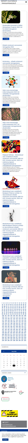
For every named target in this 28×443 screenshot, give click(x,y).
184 (11, 329)
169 (20, 326)
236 (6, 339)
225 (25, 335)
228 (8, 337)
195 (17, 331)
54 (6, 309)
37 (21, 306)
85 (21, 312)
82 (15, 312)
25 (21, 304)
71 (17, 310)
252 (25, 340)
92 (10, 314)
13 (21, 303)
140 (14, 321)
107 (22, 315)
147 (8, 323)
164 (6, 326)
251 (22, 340)
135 (25, 320)
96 (19, 314)
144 (25, 321)
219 (8, 335)
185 (14, 329)
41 (4, 307)
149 (14, 323)
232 (20, 337)
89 (4, 314)
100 (3, 315)
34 (15, 306)
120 (8, 318)
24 (19, 304)
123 (17, 318)
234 (25, 337)
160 (20, 325)
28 (2, 306)
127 (3, 320)
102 (8, 315)
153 (25, 323)
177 (17, 328)
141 (17, 321)
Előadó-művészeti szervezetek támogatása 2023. (12, 46)
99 (25, 314)
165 (8, 326)
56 (10, 309)
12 (19, 303)
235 (3, 339)
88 (2, 314)
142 (20, 321)
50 (23, 307)
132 (17, 320)
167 (14, 326)
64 (2, 310)
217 (3, 335)
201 (8, 332)
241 (20, 339)
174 (8, 328)
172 (3, 328)
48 (19, 307)
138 (8, 321)
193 (11, 331)
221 (14, 335)
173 (6, 328)
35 (17, 306)
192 (8, 331)
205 (20, 332)
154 (3, 325)
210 (8, 334)
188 (22, 329)
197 (22, 331)
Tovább (6, 39)
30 (6, 306)
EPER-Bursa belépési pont (9, 426)
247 (11, 340)
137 (6, 321)
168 (17, 326)
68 (10, 310)
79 (8, 312)
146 (6, 323)
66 (6, 310)
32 (10, 306)
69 (13, 310)
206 (22, 332)
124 (20, 318)
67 (8, 310)
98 (23, 314)
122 (14, 318)
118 (3, 318)
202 (11, 332)
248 (14, 340)
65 (4, 310)
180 (25, 328)
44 (10, 307)
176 (14, 328)
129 (8, 320)
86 (23, 312)
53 (4, 309)
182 (6, 329)
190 (3, 331)
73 (21, 310)
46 (15, 307)
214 (20, 334)
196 (20, 331)
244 (3, 340)
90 (6, 314)
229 (11, 337)
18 (6, 304)
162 (25, 325)
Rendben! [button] (5, 439)
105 (17, 315)
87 (25, 312)
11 (17, 303)
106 (20, 315)
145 (3, 323)
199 (3, 332)
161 (22, 325)
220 (11, 335)
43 (8, 307)
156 (8, 325)
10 (15, 303)
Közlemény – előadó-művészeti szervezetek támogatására (12, 62)
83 (17, 312)
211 (11, 334)
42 (6, 307)
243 (25, 339)
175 (11, 328)
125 (22, 318)
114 (17, 317)
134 (22, 320)
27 (25, 304)
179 (22, 328)
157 (11, 325)
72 (19, 310)
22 (15, 304)
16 (2, 304)
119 (6, 318)
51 (25, 307)
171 (25, 326)
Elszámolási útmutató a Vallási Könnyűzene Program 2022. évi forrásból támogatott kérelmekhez (12, 28)
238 (11, 339)
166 (11, 326)
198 (25, 331)
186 (17, 329)
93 (13, 314)
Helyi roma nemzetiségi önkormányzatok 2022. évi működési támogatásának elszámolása (11, 92)
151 (20, 323)
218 (6, 335)
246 (8, 340)
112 (11, 317)
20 (10, 304)
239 (14, 339)
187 (20, 329)
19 (8, 304)
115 (20, 317)
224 (22, 335)
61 (21, 309)
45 (13, 307)
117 (25, 317)
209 (6, 334)
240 (17, 339)
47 (17, 307)
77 (4, 312)
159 (17, 325)
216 (25, 334)
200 (6, 332)
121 (11, 318)
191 (6, 331)
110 (6, 317)
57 (13, 309)
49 (21, 307)
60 (19, 309)
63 (25, 309)
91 (8, 314)
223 (20, 335)
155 (6, 325)
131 (14, 320)
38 (23, 306)
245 (6, 340)
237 (8, 339)
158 (14, 325)
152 (22, 323)
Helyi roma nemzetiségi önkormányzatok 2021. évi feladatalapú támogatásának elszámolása (12, 125)
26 (23, 304)
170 (22, 326)
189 (25, 329)
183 (8, 329)
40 (2, 307)
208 (3, 334)
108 (25, 315)
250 (20, 340)
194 (14, 331)
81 (13, 312)
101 (6, 315)
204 (17, 332)
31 (8, 306)
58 (15, 309)
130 (11, 320)
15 (25, 303)
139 (11, 321)
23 (17, 304)
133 (20, 320)
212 (14, 334)
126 (25, 318)
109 (3, 317)
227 (6, 337)
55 (8, 309)
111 (8, 317)
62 (23, 309)
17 (4, 304)
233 (22, 337)
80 (10, 312)
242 (22, 339)
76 (2, 312)
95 (17, 314)
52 (2, 309)
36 (19, 306)
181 (3, 329)
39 (25, 306)
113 (14, 317)
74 (23, 310)
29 (4, 306)
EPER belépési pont (7, 424)
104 (14, 315)
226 (3, 337)
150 (17, 323)
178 (20, 328)
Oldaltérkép (4, 431)
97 (21, 314)
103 (11, 315)
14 (23, 303)
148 (11, 323)
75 (25, 310)
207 (25, 332)
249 (17, 340)
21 (13, 304)
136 (3, 321)
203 (14, 332)
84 (19, 312)
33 (13, 306)
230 (14, 337)
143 (22, 321)
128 (6, 320)
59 (17, 309)
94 (15, 314)
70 (15, 310)
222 (17, 335)
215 (22, 334)
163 (3, 326)
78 (6, 312)
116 (22, 317)
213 (17, 334)
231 (17, 337)
